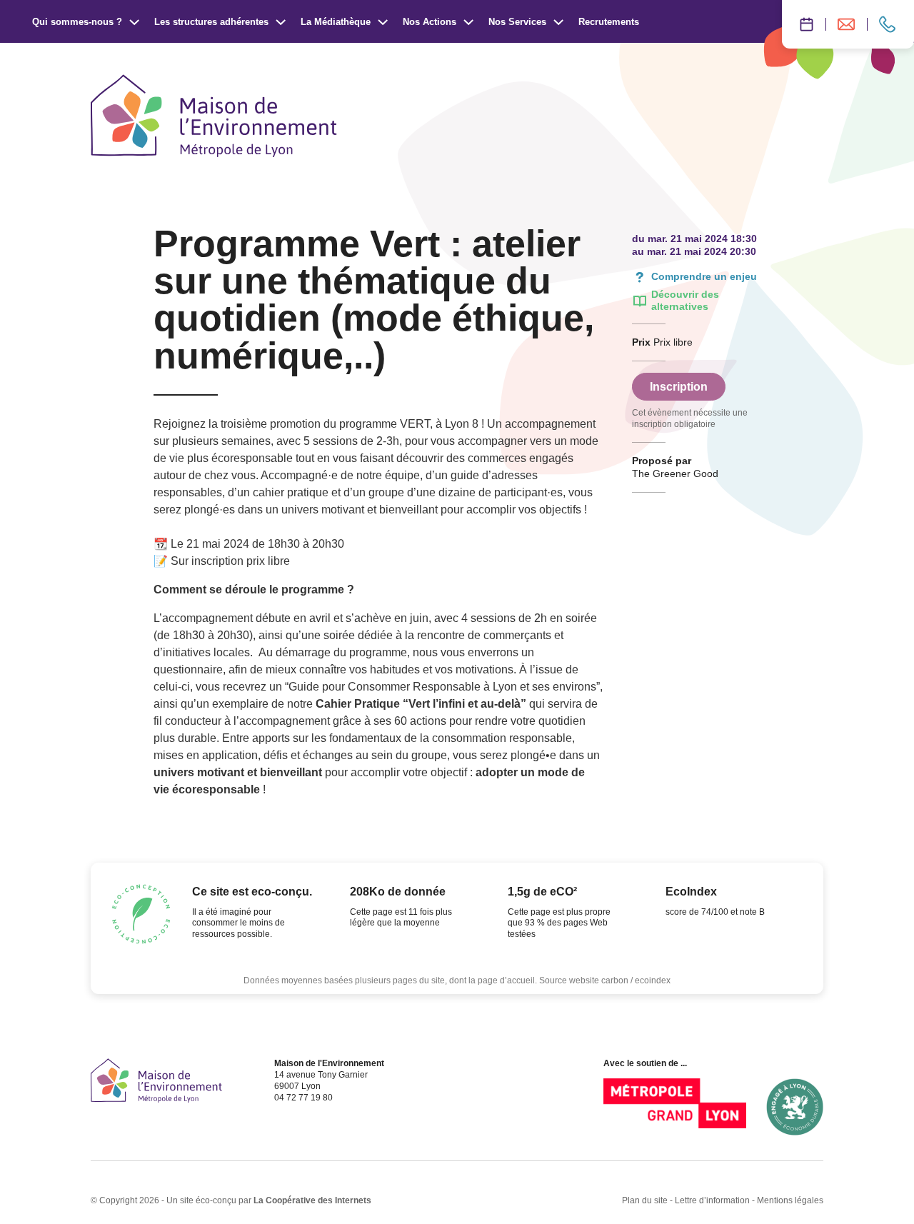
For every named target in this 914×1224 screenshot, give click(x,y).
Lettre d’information (712, 1200)
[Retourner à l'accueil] (214, 115)
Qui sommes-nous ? (77, 21)
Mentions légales (790, 1200)
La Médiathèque (336, 21)
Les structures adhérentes (211, 21)
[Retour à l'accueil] (156, 1080)
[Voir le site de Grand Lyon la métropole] (674, 1106)
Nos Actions (429, 21)
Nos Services (517, 21)
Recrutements (608, 21)
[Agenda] (803, 24)
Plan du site (645, 1200)
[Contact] (890, 24)
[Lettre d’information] (846, 24)
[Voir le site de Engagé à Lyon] (794, 1106)
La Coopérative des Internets (312, 1200)
